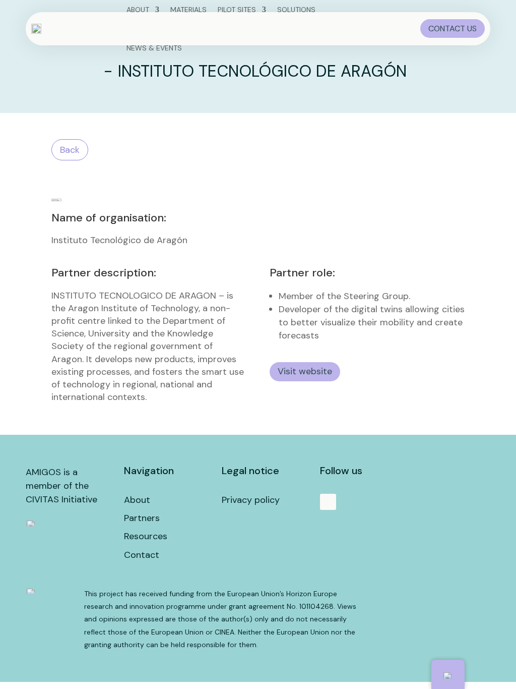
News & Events (154, 47)
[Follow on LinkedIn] (328, 502)
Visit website (305, 371)
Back (70, 150)
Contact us (452, 28)
